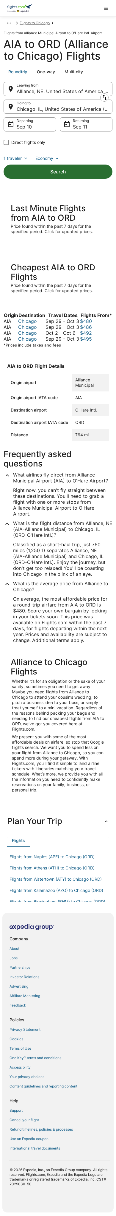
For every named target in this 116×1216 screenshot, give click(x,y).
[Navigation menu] (106, 8)
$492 (86, 333)
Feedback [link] (18, 1005)
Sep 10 (24, 127)
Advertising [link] (19, 986)
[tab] (18, 71)
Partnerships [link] (20, 967)
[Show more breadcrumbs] (9, 23)
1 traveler (13, 158)
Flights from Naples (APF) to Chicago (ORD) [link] (52, 856)
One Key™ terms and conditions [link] (35, 1058)
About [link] (14, 948)
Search (58, 172)
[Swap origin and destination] (104, 97)
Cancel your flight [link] (24, 1120)
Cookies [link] (16, 1039)
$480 (86, 321)
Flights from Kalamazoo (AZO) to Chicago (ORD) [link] (56, 890)
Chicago (27, 321)
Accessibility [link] (20, 1067)
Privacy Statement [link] (25, 1029)
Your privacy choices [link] (27, 1076)
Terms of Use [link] (20, 1048)
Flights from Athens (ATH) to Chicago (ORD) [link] (52, 867)
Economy (44, 158)
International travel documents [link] (35, 1148)
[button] (58, 821)
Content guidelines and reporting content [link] (43, 1086)
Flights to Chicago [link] (35, 23)
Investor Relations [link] (24, 977)
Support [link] (16, 1110)
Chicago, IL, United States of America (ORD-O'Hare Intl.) (64, 109)
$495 (86, 339)
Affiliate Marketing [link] (25, 996)
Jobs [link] (14, 958)
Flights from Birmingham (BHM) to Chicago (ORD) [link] (57, 901)
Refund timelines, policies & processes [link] (41, 1129)
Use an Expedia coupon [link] (29, 1139)
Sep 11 (80, 127)
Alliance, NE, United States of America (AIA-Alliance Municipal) (64, 91)
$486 (86, 327)
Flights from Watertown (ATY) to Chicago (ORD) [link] (56, 879)
